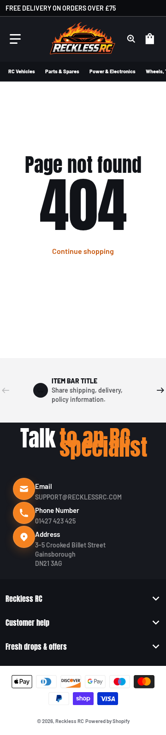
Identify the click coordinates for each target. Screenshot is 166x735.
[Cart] (151, 39)
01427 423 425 (55, 521)
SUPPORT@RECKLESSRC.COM (78, 497)
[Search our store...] (131, 39)
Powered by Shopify (107, 721)
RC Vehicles (21, 71)
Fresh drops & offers (36, 646)
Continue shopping (83, 251)
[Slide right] (160, 390)
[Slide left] (5, 390)
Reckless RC (24, 598)
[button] (15, 39)
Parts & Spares (62, 71)
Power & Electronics (112, 71)
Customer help (27, 622)
